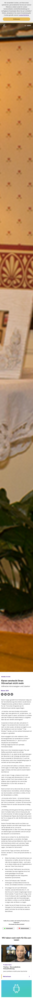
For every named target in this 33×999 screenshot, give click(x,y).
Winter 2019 (5, 691)
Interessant (9, 928)
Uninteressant (24, 928)
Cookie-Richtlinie (24, 15)
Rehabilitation (5, 676)
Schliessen (16, 19)
